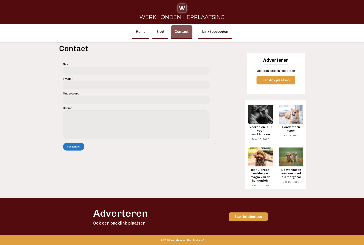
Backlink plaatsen (276, 80)
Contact (182, 31)
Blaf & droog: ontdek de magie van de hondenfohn (261, 175)
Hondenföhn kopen (291, 128)
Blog (160, 31)
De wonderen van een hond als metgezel (291, 173)
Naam (68, 64)
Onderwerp (71, 93)
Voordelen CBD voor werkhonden (260, 130)
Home (141, 31)
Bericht (68, 108)
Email (68, 79)
